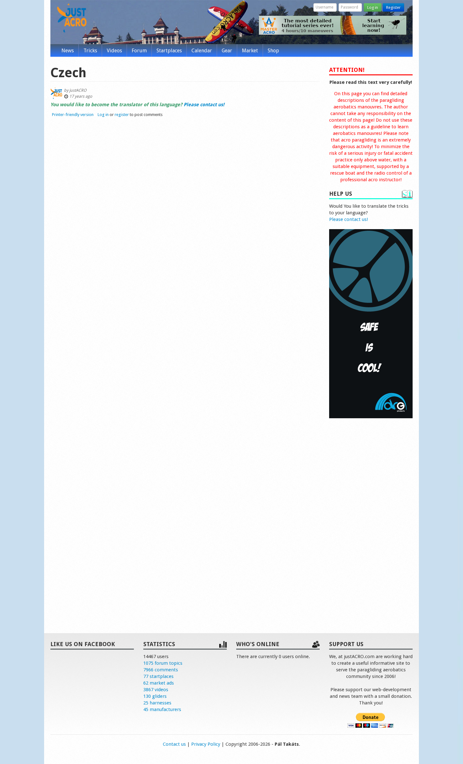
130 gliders (155, 696)
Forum (139, 51)
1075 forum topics (162, 663)
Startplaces (169, 51)
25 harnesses (157, 703)
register (122, 114)
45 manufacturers (162, 709)
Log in (372, 7)
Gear (227, 51)
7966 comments (160, 670)
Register (393, 7)
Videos (114, 51)
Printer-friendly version (73, 114)
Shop (273, 51)
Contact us (174, 744)
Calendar (201, 51)
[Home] (72, 18)
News (67, 51)
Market (250, 51)
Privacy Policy (205, 744)
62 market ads (158, 683)
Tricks (90, 51)
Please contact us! (348, 219)
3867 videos (155, 689)
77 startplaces (158, 676)
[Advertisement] (371, 519)
